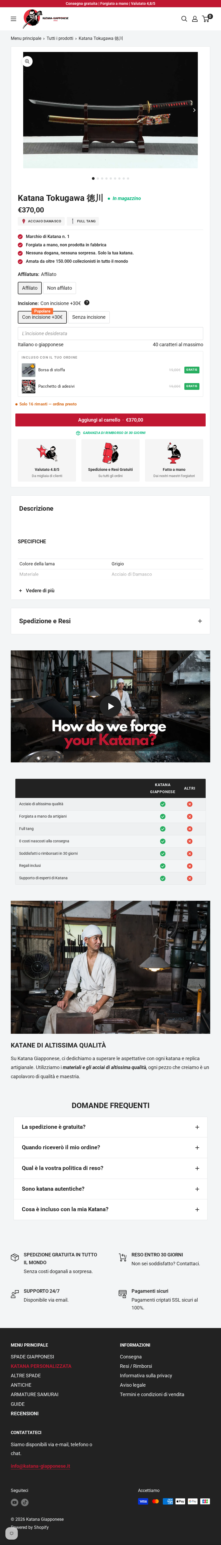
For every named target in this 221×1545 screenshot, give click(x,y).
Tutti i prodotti (60, 38)
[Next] (194, 110)
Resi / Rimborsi (136, 1366)
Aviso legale (133, 1385)
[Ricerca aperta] (184, 19)
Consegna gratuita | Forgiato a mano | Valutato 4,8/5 (110, 3)
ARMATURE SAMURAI (34, 1394)
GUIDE (18, 1404)
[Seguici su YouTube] (14, 1502)
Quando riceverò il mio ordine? (61, 1147)
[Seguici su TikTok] (25, 1502)
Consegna (131, 1357)
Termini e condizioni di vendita (152, 1394)
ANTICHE (21, 1385)
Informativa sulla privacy (146, 1375)
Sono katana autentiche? (53, 1189)
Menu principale (26, 38)
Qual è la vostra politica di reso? (62, 1168)
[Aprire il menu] (13, 19)
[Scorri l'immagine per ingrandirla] (27, 61)
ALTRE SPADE (26, 1375)
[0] (205, 19)
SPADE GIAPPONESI (32, 1357)
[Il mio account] (195, 19)
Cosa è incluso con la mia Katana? (65, 1209)
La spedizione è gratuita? (53, 1127)
